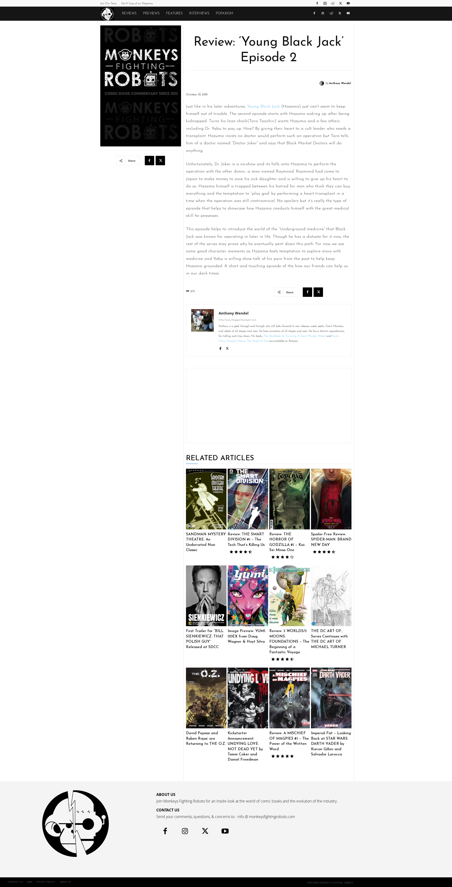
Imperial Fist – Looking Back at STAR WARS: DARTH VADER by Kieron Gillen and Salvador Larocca (331, 743)
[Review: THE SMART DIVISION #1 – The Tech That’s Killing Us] (248, 499)
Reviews (129, 13)
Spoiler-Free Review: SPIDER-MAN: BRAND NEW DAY (331, 539)
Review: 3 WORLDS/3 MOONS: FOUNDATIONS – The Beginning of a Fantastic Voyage (289, 641)
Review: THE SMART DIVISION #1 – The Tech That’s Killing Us (246, 539)
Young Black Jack (263, 107)
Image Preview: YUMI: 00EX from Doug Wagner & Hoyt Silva (247, 636)
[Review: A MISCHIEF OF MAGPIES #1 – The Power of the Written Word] (289, 698)
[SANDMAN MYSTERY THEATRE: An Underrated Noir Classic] (206, 499)
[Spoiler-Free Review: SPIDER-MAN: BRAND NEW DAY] (331, 499)
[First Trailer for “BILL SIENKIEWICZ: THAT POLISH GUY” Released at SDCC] (206, 595)
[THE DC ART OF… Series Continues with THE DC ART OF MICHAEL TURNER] (331, 595)
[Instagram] (324, 3)
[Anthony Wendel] (322, 83)
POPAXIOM (224, 13)
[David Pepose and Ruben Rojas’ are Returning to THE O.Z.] (206, 698)
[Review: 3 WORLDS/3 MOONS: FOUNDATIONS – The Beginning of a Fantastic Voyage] (289, 595)
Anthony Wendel (340, 83)
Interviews (199, 13)
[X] (340, 3)
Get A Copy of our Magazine (137, 3)
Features (174, 13)
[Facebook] (317, 3)
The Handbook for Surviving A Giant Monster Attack (295, 336)
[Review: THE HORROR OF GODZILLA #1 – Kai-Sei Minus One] (289, 499)
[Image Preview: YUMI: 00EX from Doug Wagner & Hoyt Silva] (248, 595)
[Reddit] (332, 3)
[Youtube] (348, 3)
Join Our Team (108, 3)
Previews (151, 13)
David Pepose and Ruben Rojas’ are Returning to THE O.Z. (206, 738)
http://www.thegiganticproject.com (237, 320)
